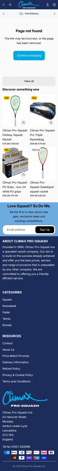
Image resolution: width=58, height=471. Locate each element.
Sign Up (45, 229)
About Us (8, 349)
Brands (7, 325)
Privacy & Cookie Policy (17, 375)
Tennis (6, 318)
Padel (6, 312)
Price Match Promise (15, 355)
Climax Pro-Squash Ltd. (33, 466)
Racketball (9, 306)
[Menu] (3, 4)
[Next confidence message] (54, 13)
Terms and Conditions (16, 381)
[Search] (10, 4)
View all (29, 81)
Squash (7, 299)
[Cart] (54, 4)
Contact (7, 343)
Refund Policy (11, 368)
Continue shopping (29, 55)
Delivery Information (15, 362)
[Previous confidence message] (3, 13)
